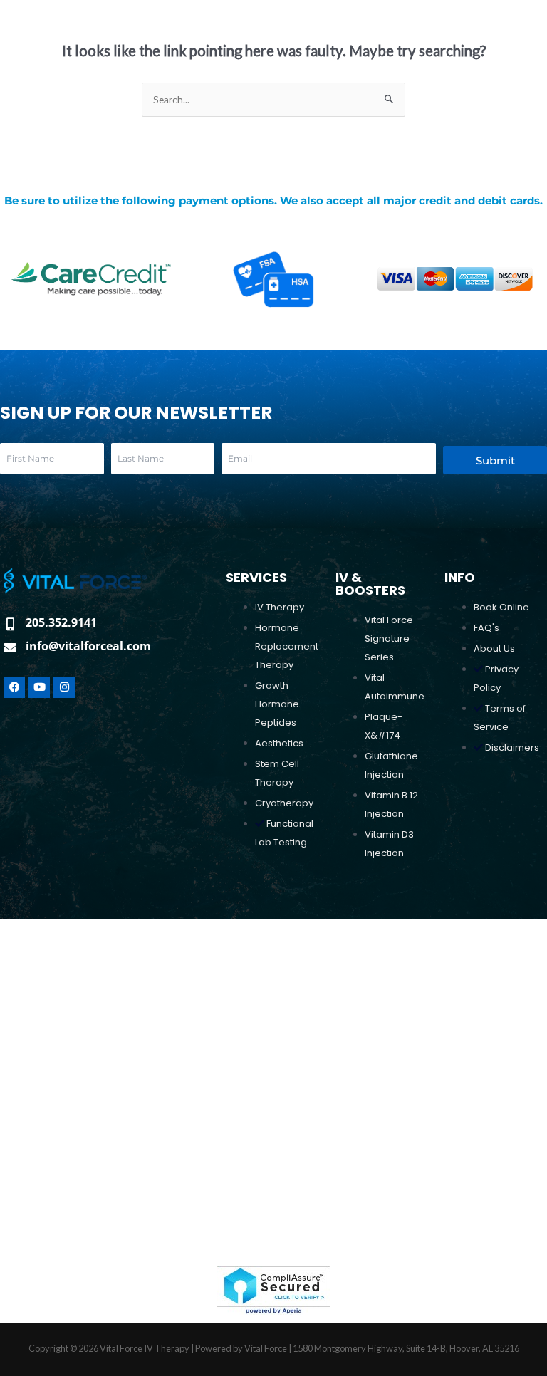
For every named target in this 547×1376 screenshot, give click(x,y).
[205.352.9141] (10, 623)
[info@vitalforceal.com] (10, 647)
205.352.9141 (61, 622)
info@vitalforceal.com (88, 646)
